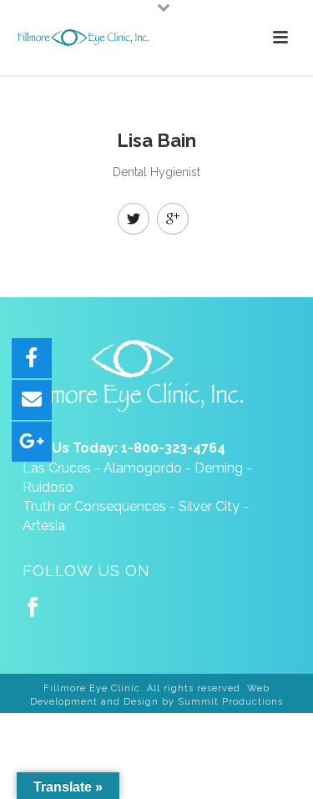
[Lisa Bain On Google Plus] (173, 219)
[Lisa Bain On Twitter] (133, 219)
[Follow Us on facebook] (33, 608)
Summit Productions (230, 701)
